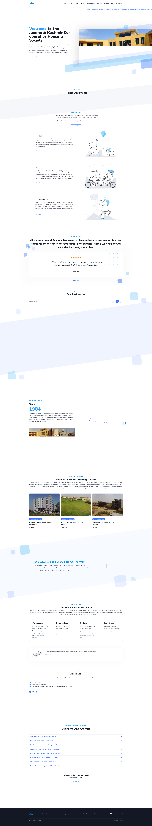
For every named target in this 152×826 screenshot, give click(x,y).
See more (31, 527)
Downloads (119, 3)
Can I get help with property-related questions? (44, 749)
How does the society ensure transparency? (43, 745)
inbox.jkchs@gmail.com (39, 685)
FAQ (112, 3)
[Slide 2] (75, 280)
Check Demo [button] (39, 151)
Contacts (106, 3)
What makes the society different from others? (44, 766)
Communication (91, 3)
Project (70, 3)
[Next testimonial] (116, 264)
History (83, 3)
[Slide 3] (77, 280)
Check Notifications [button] (35, 57)
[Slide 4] (78, 280)
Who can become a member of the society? (43, 736)
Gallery (76, 3)
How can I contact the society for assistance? (44, 757)
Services (99, 3)
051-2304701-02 (37, 683)
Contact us (45, 814)
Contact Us (75, 126)
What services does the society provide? (42, 741)
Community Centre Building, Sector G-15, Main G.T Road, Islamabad (52, 686)
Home (64, 3)
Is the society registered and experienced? (43, 762)
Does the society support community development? (46, 753)
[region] (76, 264)
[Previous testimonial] (36, 264)
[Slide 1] (74, 280)
